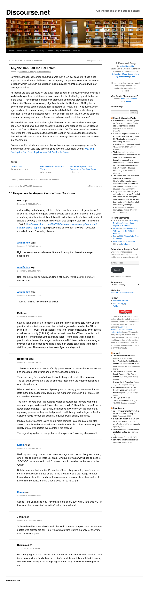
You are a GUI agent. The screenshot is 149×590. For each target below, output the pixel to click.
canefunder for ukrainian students (126, 424)
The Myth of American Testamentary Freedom (122, 399)
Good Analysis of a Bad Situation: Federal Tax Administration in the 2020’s (126, 363)
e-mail (132, 76)
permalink (56, 179)
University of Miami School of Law (125, 74)
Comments (119, 303)
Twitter (115, 306)
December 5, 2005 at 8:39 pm (29, 246)
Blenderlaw (118, 408)
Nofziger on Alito (94, 60)
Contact (50, 50)
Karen (20, 444)
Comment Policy (37, 50)
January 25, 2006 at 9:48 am (28, 548)
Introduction (22, 50)
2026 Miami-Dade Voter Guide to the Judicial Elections (125, 231)
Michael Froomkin (44, 71)
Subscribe (117, 270)
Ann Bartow (23, 242)
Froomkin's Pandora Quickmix (122, 292)
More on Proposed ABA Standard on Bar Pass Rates (83, 168)
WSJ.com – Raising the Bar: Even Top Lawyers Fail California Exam (53, 150)
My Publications (63, 50)
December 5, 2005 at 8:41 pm (29, 295)
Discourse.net (28, 12)
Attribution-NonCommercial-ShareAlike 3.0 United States (123, 329)
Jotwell (116, 353)
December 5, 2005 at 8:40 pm (29, 270)
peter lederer (118, 437)
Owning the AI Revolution (123, 382)
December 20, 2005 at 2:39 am (29, 520)
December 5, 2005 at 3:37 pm (29, 204)
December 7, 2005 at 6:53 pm (29, 495)
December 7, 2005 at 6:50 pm (29, 448)
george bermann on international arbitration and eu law (126, 430)
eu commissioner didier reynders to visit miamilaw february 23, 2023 (126, 413)
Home (11, 50)
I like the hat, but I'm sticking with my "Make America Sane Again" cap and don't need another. (126, 123)
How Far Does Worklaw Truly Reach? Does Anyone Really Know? (124, 390)
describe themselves (129, 98)
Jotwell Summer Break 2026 (124, 355)
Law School (34, 179)
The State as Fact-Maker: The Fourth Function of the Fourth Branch (124, 374)
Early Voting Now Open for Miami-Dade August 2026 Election (125, 223)
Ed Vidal (116, 228)
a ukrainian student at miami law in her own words (126, 420)
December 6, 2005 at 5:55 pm (29, 362)
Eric (114, 236)
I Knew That (16, 166)
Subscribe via (118, 300)
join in (128, 101)
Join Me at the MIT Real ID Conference (25, 60)
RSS (126, 300)
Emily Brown (118, 241)
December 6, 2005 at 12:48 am (29, 316)
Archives (76, 50)
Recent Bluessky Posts (124, 117)
